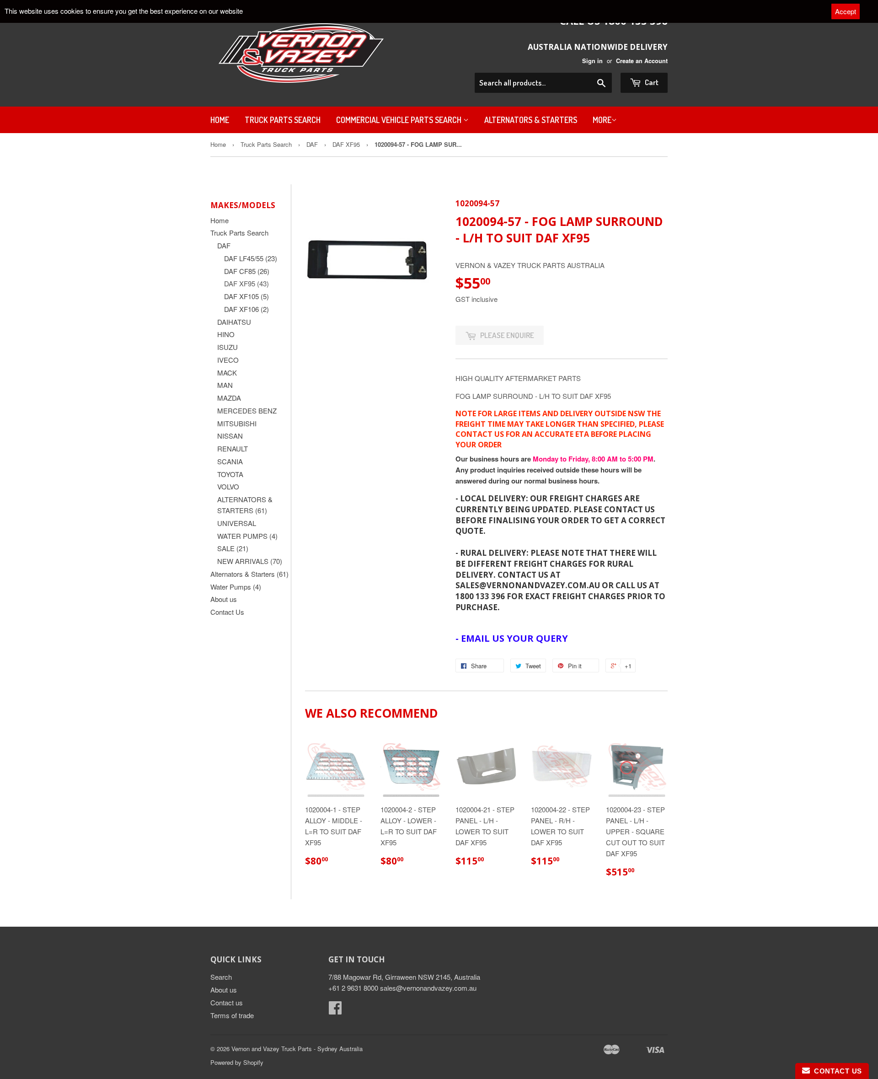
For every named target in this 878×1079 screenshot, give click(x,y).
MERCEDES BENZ (247, 410)
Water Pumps (235, 586)
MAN (225, 385)
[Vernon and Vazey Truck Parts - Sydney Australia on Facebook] (335, 1010)
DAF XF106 (246, 309)
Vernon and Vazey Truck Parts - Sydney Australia (297, 1048)
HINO (226, 334)
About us (223, 599)
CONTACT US (836, 1071)
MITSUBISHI (237, 423)
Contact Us (227, 612)
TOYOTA (230, 474)
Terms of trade (232, 1015)
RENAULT (232, 448)
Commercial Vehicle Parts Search (399, 120)
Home (219, 120)
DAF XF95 (346, 144)
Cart (650, 82)
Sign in (592, 61)
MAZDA (229, 398)
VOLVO (228, 486)
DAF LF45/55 (250, 258)
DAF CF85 (246, 271)
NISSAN (230, 435)
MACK (227, 372)
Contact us (226, 1002)
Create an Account (642, 61)
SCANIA (230, 461)
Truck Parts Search (283, 120)
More (602, 120)
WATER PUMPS (247, 536)
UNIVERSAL (236, 523)
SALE (232, 548)
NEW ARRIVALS (249, 561)
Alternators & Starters (530, 120)
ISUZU (227, 347)
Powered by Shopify (236, 1062)
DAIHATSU (234, 322)
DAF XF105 (246, 296)
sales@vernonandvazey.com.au (428, 988)
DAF (312, 144)
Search (221, 977)
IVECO (228, 360)
